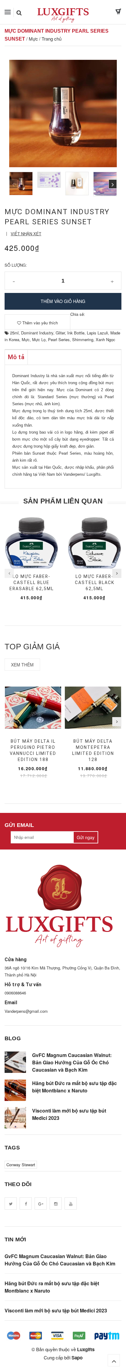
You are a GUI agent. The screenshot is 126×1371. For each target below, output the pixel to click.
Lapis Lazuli (97, 333)
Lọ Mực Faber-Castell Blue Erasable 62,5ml (31, 582)
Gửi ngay (85, 837)
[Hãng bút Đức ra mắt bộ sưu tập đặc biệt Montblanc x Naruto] (15, 1090)
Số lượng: (16, 265)
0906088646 (15, 993)
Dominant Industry (37, 333)
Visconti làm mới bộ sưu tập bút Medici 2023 (69, 1114)
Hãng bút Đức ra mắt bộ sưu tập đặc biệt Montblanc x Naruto (74, 1087)
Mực (26, 339)
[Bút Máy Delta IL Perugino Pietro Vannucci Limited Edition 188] (33, 707)
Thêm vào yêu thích (39, 323)
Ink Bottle (75, 333)
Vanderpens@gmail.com (26, 1011)
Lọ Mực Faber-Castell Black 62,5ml (94, 582)
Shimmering (82, 339)
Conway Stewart (20, 1164)
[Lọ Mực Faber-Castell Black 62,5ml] (94, 542)
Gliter (60, 333)
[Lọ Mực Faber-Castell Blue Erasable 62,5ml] (31, 542)
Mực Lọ (39, 339)
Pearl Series (59, 339)
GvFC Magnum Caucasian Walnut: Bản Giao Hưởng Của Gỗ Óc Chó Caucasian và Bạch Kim (72, 1062)
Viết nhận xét (26, 233)
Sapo (77, 1357)
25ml (14, 333)
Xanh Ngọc (105, 339)
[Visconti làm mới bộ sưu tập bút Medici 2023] (15, 1117)
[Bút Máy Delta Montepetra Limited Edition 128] (93, 707)
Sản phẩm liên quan (63, 501)
